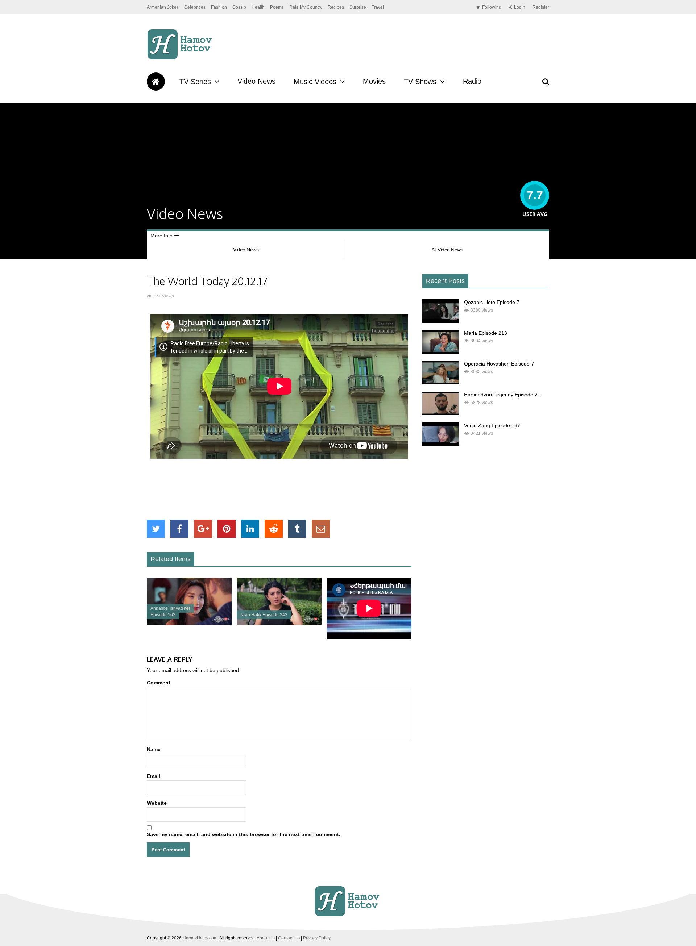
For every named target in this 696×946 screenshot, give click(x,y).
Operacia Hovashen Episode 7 (499, 364)
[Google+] (203, 529)
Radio (472, 81)
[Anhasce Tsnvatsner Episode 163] (189, 623)
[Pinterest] (227, 529)
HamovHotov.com (200, 938)
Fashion (219, 7)
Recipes (336, 7)
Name (154, 749)
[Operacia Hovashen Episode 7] (440, 383)
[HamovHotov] (181, 58)
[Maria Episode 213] (440, 352)
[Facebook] (179, 529)
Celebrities (195, 7)
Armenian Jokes (163, 7)
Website (157, 803)
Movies (374, 81)
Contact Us (289, 938)
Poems (277, 7)
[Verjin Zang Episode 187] (440, 444)
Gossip (239, 7)
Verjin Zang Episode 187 (492, 425)
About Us (266, 938)
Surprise (357, 7)
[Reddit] (274, 529)
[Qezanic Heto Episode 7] (440, 321)
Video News (256, 81)
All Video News (447, 250)
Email (153, 776)
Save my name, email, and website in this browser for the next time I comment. (243, 834)
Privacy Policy (317, 938)
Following (491, 7)
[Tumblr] (297, 529)
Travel (378, 7)
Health (258, 7)
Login (519, 7)
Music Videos (315, 82)
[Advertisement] (279, 489)
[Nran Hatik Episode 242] (279, 623)
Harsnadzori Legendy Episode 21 (502, 394)
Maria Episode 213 (485, 333)
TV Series (195, 82)
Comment (158, 682)
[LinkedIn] (250, 529)
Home (156, 81)
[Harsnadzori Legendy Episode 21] (440, 413)
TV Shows (420, 82)
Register (541, 7)
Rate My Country (305, 7)
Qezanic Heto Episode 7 (491, 302)
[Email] (321, 529)
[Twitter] (156, 529)
